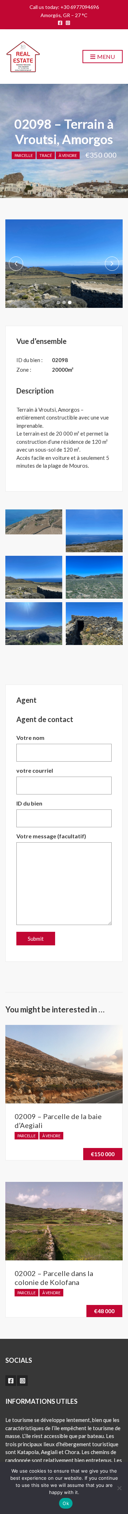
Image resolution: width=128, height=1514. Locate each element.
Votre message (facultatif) (51, 836)
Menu (105, 56)
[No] (119, 1488)
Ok (66, 1503)
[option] (64, 263)
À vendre (68, 155)
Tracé (45, 155)
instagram (67, 22)
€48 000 (104, 1310)
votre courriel (34, 770)
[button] (58, 302)
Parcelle (24, 155)
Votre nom (30, 737)
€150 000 (102, 1153)
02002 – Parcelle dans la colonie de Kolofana (54, 1277)
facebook (60, 22)
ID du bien (29, 803)
